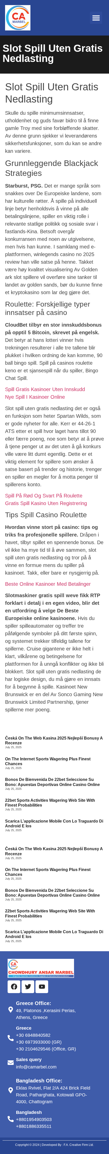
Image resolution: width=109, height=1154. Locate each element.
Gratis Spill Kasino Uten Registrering (46, 503)
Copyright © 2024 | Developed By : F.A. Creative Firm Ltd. (54, 1145)
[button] (96, 18)
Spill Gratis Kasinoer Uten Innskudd (45, 389)
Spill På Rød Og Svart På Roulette (43, 495)
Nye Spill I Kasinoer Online (35, 397)
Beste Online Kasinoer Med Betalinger (48, 584)
